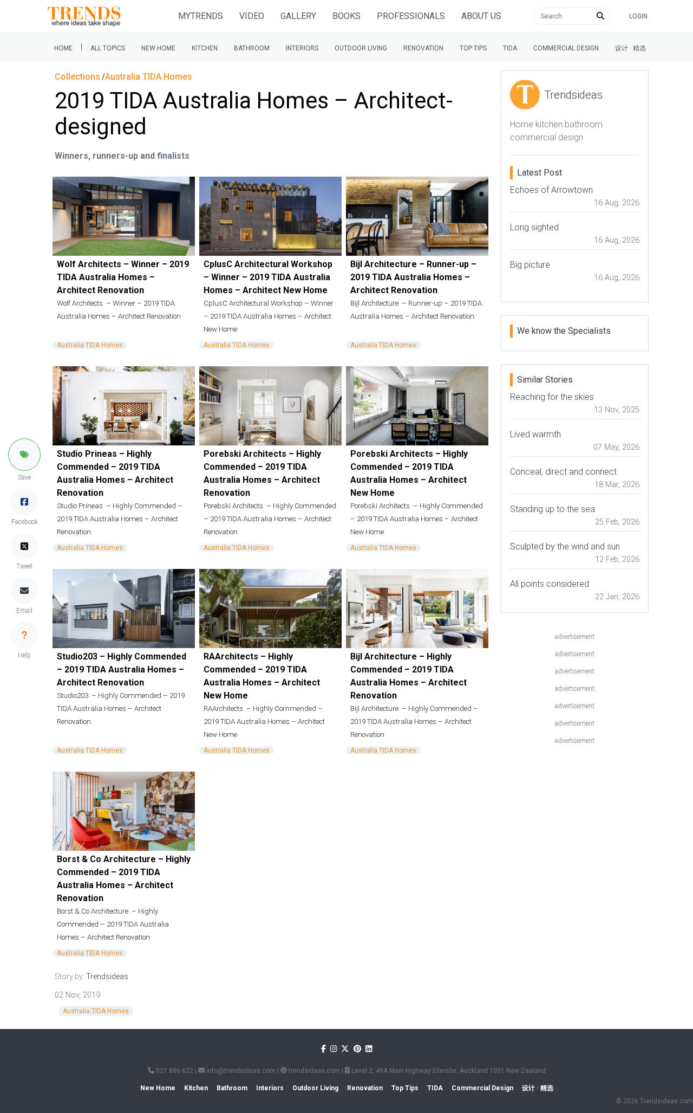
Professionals (411, 16)
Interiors (302, 48)
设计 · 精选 (630, 48)
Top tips (473, 48)
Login (638, 16)
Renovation (423, 48)
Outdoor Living (361, 48)
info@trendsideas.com (240, 1071)
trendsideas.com (313, 1071)
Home (63, 48)
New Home (158, 48)
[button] (24, 454)
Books (346, 16)
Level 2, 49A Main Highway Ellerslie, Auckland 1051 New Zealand (448, 1071)
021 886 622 (173, 1071)
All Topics (107, 48)
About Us (481, 16)
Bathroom (252, 48)
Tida (510, 48)
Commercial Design (566, 48)
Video (251, 16)
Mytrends (200, 16)
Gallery (298, 16)
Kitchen (205, 48)
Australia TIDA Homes (90, 345)
